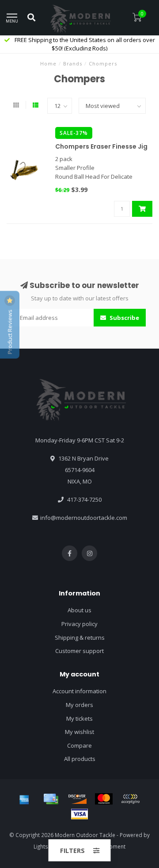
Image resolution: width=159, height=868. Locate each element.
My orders (79, 705)
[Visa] (79, 814)
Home (48, 63)
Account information (79, 691)
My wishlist (79, 732)
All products (79, 759)
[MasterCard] (104, 799)
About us (79, 610)
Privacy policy (79, 624)
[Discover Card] (77, 799)
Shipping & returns (80, 637)
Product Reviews (10, 331)
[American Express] (24, 799)
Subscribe (123, 318)
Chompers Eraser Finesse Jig (101, 146)
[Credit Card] (51, 799)
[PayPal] (130, 799)
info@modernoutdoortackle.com (83, 518)
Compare (79, 745)
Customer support (79, 651)
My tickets (79, 718)
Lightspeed (47, 846)
